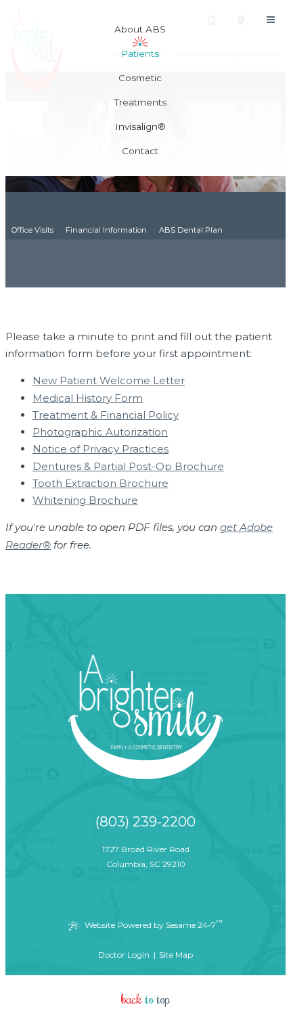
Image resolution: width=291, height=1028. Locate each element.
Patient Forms (38, 248)
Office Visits (32, 230)
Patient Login (100, 248)
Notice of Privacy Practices (100, 448)
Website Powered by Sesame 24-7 (154, 924)
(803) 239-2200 (145, 821)
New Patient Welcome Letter (108, 380)
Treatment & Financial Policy (105, 414)
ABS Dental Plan (191, 230)
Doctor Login (124, 955)
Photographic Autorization (100, 431)
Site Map (176, 955)
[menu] (271, 20)
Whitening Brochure (85, 500)
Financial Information (106, 230)
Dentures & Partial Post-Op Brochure (128, 466)
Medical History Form (87, 398)
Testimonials (160, 248)
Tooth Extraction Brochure (100, 483)
